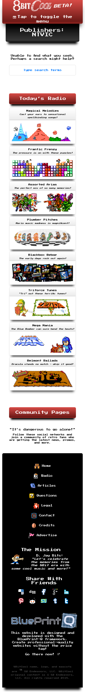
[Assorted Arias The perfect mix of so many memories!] (42, 215)
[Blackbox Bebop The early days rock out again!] (42, 285)
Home (45, 466)
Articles (46, 486)
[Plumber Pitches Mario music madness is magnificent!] (42, 250)
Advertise (45, 535)
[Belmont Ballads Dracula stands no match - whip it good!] (42, 391)
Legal (46, 505)
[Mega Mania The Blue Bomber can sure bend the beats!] (42, 356)
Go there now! (41, 654)
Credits (46, 525)
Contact (46, 515)
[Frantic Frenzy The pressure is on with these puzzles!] (42, 180)
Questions (45, 495)
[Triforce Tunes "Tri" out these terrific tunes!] (42, 320)
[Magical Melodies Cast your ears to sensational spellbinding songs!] (42, 144)
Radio (46, 476)
